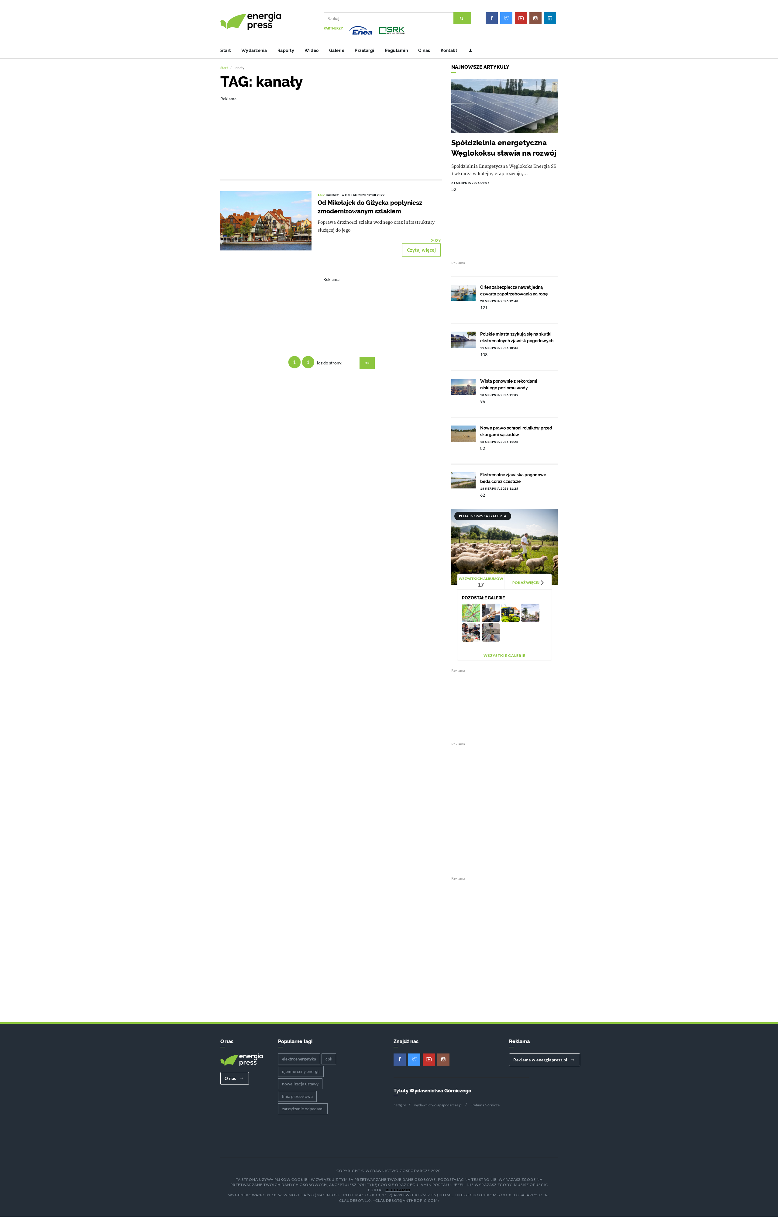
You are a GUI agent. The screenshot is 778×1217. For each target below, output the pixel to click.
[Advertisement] (331, 133)
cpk (328, 1058)
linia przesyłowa (297, 1096)
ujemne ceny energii (301, 1071)
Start (225, 50)
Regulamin (396, 50)
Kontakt (449, 50)
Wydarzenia (254, 50)
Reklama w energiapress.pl (540, 1059)
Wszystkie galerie (504, 655)
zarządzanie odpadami (303, 1108)
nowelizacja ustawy (300, 1083)
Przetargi (364, 50)
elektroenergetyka (299, 1058)
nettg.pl (400, 1105)
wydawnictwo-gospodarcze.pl (438, 1105)
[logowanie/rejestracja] (468, 50)
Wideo (312, 50)
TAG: (322, 195)
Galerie (337, 50)
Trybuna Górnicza (485, 1105)
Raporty (285, 50)
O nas (424, 50)
